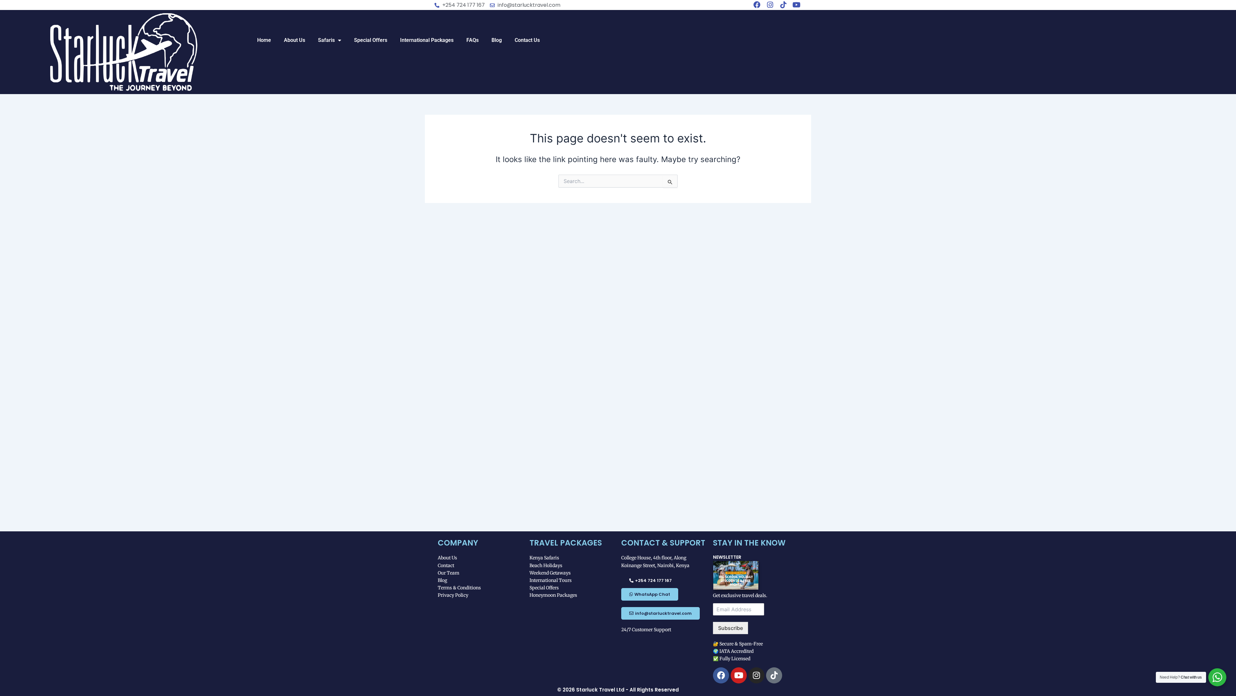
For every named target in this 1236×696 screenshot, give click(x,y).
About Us (294, 40)
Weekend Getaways (550, 573)
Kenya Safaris (544, 558)
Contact (446, 565)
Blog (497, 40)
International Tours (550, 580)
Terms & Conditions (459, 588)
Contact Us (527, 40)
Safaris (326, 40)
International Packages (427, 40)
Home (264, 40)
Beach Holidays (545, 565)
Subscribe (730, 628)
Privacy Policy (453, 595)
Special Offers (370, 40)
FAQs (472, 40)
